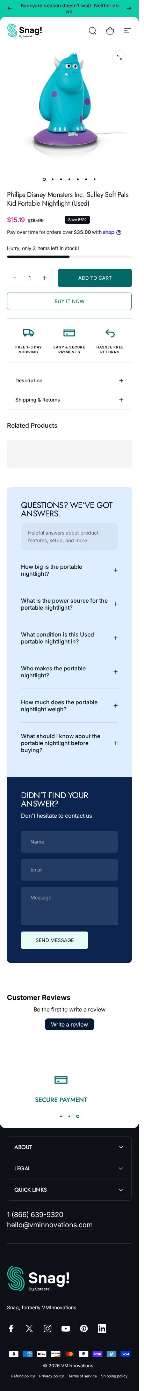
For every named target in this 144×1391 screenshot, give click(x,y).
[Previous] (9, 8)
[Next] (129, 8)
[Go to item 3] (61, 179)
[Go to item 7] (95, 179)
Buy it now (70, 301)
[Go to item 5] (78, 179)
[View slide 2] (69, 1116)
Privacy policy (51, 1376)
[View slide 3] (78, 1116)
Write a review (69, 1024)
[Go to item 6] (86, 179)
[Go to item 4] (69, 179)
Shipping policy (114, 1376)
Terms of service (82, 1376)
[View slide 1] (61, 1116)
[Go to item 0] (44, 179)
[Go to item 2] (53, 179)
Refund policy (23, 1376)
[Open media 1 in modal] (119, 57)
